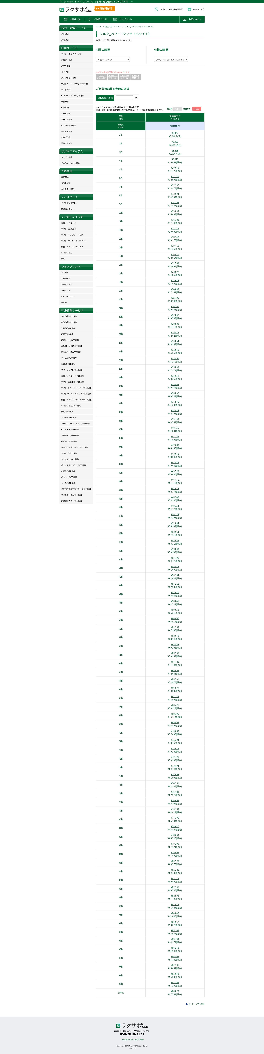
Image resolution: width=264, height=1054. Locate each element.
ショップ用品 (66, 252)
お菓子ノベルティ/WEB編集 (72, 375)
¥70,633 (175, 731)
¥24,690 (175, 289)
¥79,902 (175, 852)
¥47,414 (175, 488)
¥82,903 (175, 895)
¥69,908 (175, 722)
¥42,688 (175, 445)
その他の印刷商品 (68, 125)
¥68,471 (175, 705)
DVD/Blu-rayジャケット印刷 (72, 95)
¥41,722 (175, 436)
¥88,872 (175, 991)
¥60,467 (175, 618)
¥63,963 (175, 653)
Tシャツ (64, 272)
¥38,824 (175, 410)
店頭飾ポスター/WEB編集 (71, 501)
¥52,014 (175, 531)
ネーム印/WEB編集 (69, 358)
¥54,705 (175, 557)
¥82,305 (175, 887)
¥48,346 (175, 497)
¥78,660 (175, 835)
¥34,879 (175, 375)
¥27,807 (175, 315)
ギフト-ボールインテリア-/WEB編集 (76, 393)
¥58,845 (175, 601)
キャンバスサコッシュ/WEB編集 (74, 447)
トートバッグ (66, 284)
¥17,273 (175, 228)
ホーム (99, 26)
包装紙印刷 (65, 137)
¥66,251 (175, 679)
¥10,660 (175, 167)
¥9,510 (175, 159)
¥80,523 (175, 861)
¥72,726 (175, 757)
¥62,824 (175, 644)
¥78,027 (175, 826)
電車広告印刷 (66, 119)
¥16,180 (175, 219)
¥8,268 (175, 150)
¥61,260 (175, 627)
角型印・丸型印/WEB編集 (71, 346)
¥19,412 (175, 245)
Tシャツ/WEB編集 (68, 417)
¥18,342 (175, 237)
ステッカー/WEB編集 (70, 459)
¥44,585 (175, 462)
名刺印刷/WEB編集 (69, 316)
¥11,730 (175, 176)
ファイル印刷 (66, 157)
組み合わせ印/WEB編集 (71, 352)
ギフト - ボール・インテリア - (73, 240)
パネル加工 (65, 65)
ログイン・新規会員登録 (171, 9)
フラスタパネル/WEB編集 (71, 495)
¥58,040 (175, 592)
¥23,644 (175, 280)
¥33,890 (175, 367)
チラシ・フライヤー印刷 (71, 54)
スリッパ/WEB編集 (69, 453)
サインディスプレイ (69, 203)
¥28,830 (175, 323)
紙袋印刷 (65, 101)
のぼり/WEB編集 (68, 471)
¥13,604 (175, 193)
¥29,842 (175, 332)
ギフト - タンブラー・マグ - (72, 234)
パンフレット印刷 (68, 77)
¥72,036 (175, 748)
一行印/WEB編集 (68, 328)
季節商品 (65, 177)
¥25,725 (175, 297)
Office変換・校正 (101, 76)
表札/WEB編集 (67, 411)
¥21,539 (175, 263)
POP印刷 (65, 107)
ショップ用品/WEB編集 (71, 405)
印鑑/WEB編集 (67, 334)
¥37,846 (175, 401)
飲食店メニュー (67, 209)
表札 (63, 258)
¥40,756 (175, 427)
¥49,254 (175, 505)
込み (196, 109)
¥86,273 (175, 947)
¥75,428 (175, 791)
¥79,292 (175, 843)
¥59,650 (175, 609)
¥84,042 (175, 913)
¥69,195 (175, 713)
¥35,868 (175, 384)
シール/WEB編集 (68, 483)
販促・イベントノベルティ (72, 246)
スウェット (65, 290)
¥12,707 (175, 185)
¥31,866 (175, 349)
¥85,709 (175, 939)
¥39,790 (175, 419)
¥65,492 (175, 670)
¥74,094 (175, 774)
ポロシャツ (65, 278)
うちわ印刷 (65, 183)
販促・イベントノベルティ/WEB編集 (76, 399)
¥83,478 (175, 904)
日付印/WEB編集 (68, 364)
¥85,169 (175, 930)
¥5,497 (175, 133)
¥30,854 (175, 341)
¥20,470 (175, 254)
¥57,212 (175, 583)
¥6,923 (175, 141)
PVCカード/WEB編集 (70, 429)
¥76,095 (175, 800)
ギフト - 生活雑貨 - (69, 228)
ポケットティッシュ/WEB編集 (73, 465)
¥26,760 (175, 306)
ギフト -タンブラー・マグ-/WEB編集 (76, 387)
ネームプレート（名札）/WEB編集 (75, 423)
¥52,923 (175, 540)
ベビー (118, 26)
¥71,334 (175, 739)
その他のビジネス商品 (70, 163)
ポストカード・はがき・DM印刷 (74, 83)
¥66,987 (175, 687)
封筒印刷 (65, 39)
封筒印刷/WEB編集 (69, 322)
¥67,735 (175, 696)
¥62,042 (175, 635)
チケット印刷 (66, 131)
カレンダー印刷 (67, 189)
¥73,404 (175, 765)
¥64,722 (175, 661)
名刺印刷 (65, 34)
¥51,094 (175, 523)
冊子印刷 (65, 71)
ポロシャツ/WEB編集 (70, 435)
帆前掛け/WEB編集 (69, 441)
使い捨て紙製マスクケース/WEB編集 (76, 489)
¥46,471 (175, 479)
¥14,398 (175, 202)
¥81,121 (175, 869)
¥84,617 (175, 921)
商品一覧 (108, 26)
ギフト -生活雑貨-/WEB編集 (72, 381)
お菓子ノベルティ (68, 222)
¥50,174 (175, 514)
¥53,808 (175, 549)
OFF (177, 109)
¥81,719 (175, 878)
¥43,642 (175, 453)
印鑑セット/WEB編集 (70, 340)
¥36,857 (175, 393)
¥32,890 (175, 358)
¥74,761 (175, 783)
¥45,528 (175, 471)
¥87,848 (175, 973)
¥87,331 (175, 964)
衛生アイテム (66, 143)
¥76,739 (175, 809)
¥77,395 (175, 817)
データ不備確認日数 (124, 76)
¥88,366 (175, 982)
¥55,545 (175, 566)
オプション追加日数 (112, 76)
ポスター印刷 (66, 59)
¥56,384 (175, 575)
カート (196, 9)
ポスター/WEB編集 (69, 477)
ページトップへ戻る (196, 1004)
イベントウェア (67, 296)
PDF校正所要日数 (135, 76)
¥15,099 (175, 211)
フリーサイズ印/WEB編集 (71, 369)
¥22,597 (175, 271)
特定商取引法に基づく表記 (133, 1039)
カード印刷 (65, 89)
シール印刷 (65, 113)
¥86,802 (175, 956)
